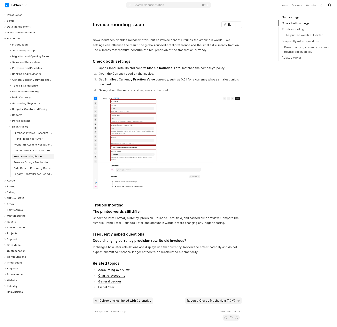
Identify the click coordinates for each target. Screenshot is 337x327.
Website (311, 5)
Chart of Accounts (111, 275)
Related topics (292, 57)
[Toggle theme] (322, 5)
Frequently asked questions (300, 41)
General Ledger (109, 281)
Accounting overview (114, 270)
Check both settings (295, 23)
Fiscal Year (106, 287)
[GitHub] (329, 5)
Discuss (297, 5)
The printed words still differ (303, 35)
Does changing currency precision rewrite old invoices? (307, 49)
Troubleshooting (293, 29)
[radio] (225, 317)
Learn (284, 5)
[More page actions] (239, 24)
